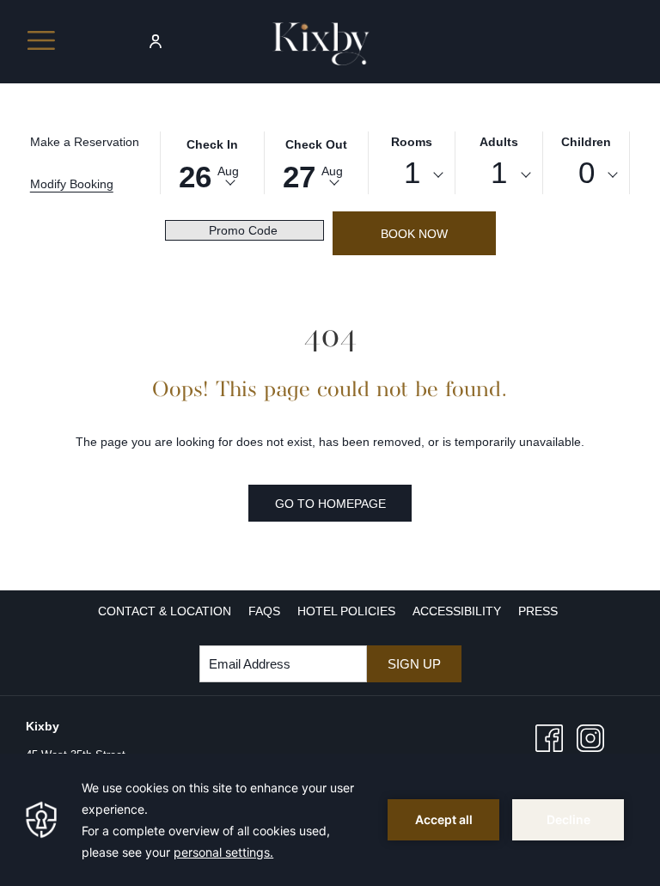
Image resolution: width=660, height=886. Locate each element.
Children (586, 142)
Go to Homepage (330, 503)
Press (538, 611)
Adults (499, 142)
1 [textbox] (412, 172)
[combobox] (412, 175)
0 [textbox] (586, 172)
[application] (330, 820)
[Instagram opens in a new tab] (590, 737)
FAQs (264, 611)
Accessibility (456, 611)
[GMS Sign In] (155, 40)
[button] (212, 161)
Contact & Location (164, 611)
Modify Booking (71, 184)
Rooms (411, 142)
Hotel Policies (346, 611)
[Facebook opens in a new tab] (549, 737)
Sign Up (414, 664)
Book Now (414, 234)
